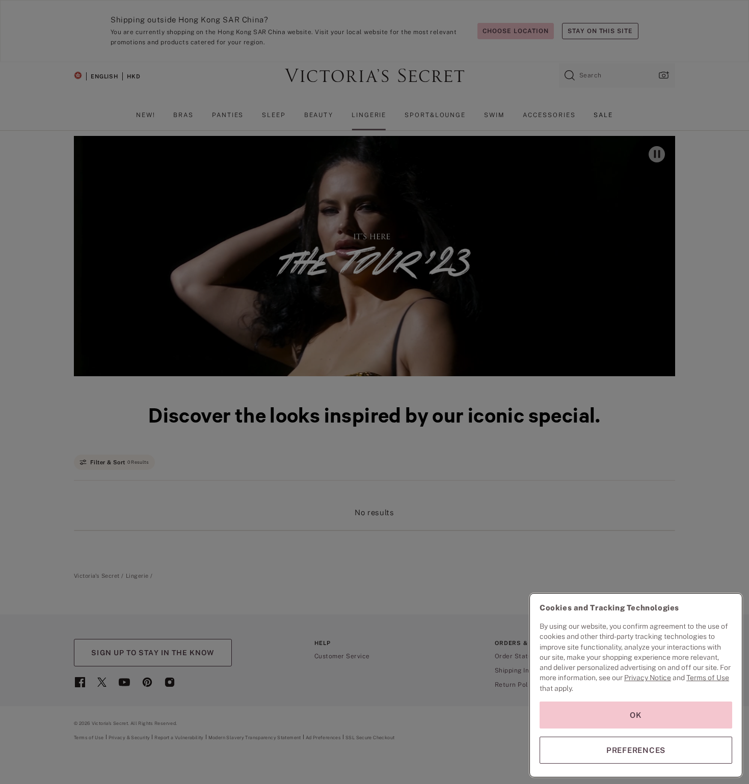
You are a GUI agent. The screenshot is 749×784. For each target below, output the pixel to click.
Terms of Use (707, 678)
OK (636, 715)
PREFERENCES (635, 750)
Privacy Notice (647, 678)
